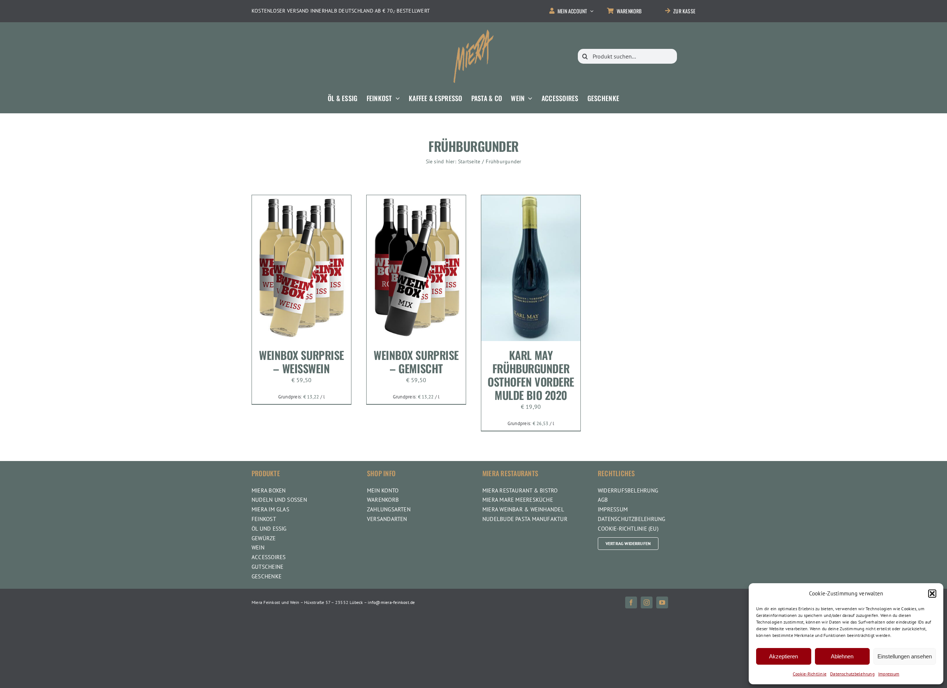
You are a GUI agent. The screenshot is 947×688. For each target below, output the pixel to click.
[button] (932, 593)
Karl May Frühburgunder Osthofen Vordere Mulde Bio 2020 (531, 375)
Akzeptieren (783, 656)
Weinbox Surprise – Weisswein (301, 362)
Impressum (888, 674)
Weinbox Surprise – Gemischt (416, 362)
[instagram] (647, 602)
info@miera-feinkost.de (391, 602)
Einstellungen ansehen (904, 656)
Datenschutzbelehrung (852, 674)
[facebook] (631, 602)
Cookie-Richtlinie (809, 674)
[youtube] (662, 602)
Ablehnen (842, 656)
